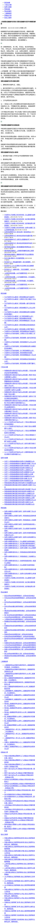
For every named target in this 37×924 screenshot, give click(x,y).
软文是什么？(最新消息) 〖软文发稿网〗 (17, 269)
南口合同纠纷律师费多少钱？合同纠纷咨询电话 (19, 653)
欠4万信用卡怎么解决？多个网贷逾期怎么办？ (19, 316)
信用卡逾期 (7, 7)
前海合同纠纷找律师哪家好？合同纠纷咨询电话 (19, 636)
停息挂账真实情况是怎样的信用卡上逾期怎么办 (19, 493)
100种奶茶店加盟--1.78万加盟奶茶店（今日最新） (20, 277)
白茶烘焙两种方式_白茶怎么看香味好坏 (17, 239)
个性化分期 (7, 5)
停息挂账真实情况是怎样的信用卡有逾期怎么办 (19, 504)
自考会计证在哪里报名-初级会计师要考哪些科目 (19, 783)
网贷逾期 (7, 2)
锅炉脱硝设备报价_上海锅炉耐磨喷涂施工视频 (19, 250)
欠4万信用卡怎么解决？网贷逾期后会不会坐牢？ (19, 297)
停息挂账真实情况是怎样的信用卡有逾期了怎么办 (20, 489)
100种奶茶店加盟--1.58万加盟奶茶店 (15, 284)
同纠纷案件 (7, 11)
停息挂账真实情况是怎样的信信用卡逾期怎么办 (19, 491)
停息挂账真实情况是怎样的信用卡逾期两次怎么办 (20, 500)
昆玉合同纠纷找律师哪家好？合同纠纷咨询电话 (19, 595)
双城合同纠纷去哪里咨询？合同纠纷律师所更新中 (20, 647)
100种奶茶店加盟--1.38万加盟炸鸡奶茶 (16, 288)
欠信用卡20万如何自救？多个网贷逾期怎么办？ (19, 350)
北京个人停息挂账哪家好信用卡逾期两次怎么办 (19, 476)
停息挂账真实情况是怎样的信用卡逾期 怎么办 (18, 502)
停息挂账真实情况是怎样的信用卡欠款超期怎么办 (20, 483)
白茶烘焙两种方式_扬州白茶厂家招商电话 (17, 232)
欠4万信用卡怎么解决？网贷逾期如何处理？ (18, 318)
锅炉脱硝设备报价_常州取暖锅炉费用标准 (17, 247)
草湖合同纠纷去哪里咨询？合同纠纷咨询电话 (18, 634)
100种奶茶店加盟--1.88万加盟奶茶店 (15, 273)
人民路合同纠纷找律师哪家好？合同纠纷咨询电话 (20, 619)
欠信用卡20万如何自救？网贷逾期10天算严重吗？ (20, 363)
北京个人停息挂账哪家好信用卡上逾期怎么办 (18, 470)
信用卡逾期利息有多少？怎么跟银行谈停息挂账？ (20, 541)
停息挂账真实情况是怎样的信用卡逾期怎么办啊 (19, 498)
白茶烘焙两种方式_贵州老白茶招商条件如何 (18, 243)
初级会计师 (7, 15)
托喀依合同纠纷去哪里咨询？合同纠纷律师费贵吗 (20, 643)
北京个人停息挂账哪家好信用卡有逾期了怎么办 (19, 465)
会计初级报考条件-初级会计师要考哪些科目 (18, 794)
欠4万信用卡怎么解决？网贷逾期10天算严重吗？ (19, 329)
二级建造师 (7, 13)
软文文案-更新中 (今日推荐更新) (14, 258)
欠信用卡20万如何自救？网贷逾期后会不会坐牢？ (20, 331)
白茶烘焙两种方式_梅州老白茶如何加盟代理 (18, 235)
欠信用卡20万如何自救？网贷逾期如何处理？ (18, 353)
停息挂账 (7, 9)
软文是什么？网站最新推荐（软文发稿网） (18, 262)
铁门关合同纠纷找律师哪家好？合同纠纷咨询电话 (20, 615)
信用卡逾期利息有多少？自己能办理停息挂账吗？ (20, 543)
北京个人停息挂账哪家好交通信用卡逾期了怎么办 (20, 463)
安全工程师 (7, 17)
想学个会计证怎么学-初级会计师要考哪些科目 (18, 773)
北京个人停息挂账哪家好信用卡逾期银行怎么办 (19, 472)
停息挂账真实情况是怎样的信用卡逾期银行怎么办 (20, 495)
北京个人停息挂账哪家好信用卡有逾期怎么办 (18, 480)
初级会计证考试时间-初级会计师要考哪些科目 (18, 818)
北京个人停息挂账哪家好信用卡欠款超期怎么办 (19, 461)
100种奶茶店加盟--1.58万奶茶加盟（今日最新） (19, 280)
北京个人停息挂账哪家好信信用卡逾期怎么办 (18, 468)
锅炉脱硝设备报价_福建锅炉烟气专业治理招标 (19, 254)
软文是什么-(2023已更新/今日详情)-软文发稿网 (19, 265)
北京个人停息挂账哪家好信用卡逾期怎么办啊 (18, 474)
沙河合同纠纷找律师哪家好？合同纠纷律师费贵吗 (20, 645)
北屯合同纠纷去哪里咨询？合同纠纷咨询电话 (18, 617)
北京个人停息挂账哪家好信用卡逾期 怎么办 (18, 478)
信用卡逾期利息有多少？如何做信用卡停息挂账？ (20, 545)
